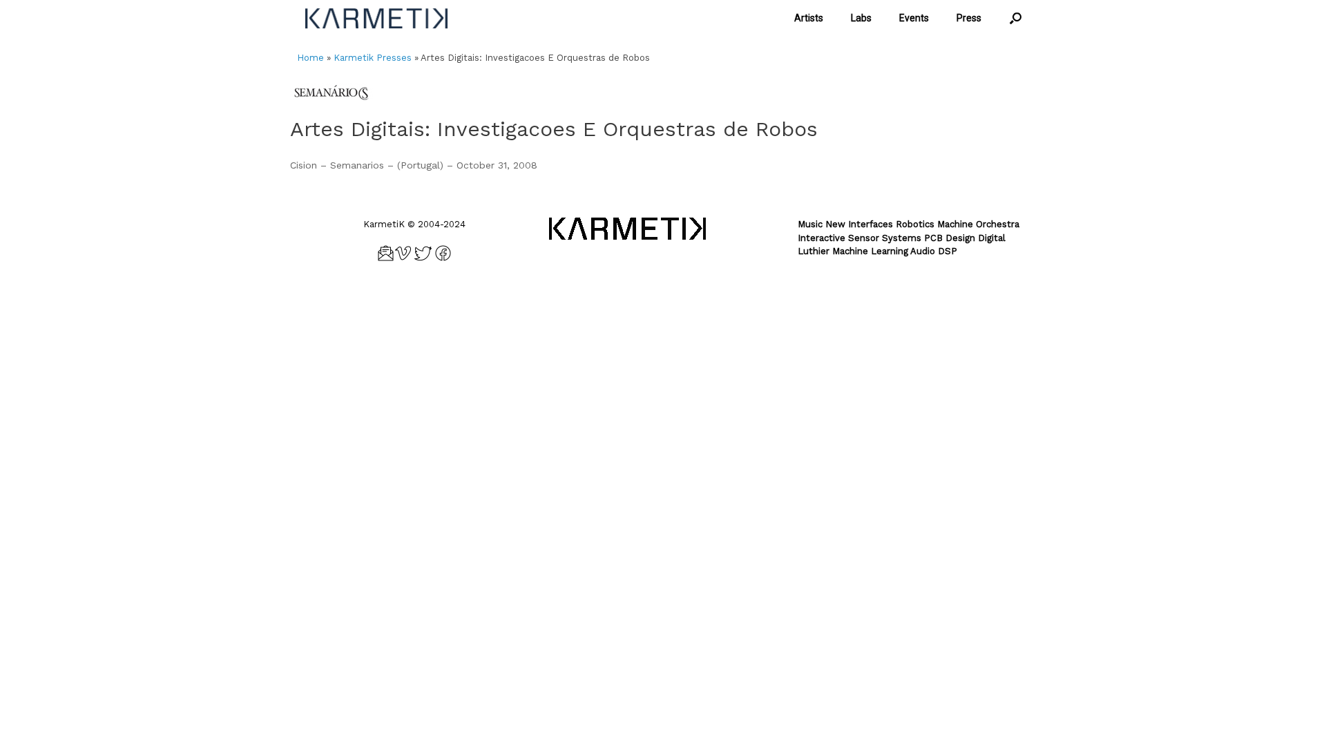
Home (310, 57)
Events (914, 17)
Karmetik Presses (373, 57)
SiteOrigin (684, 299)
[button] (1015, 18)
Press (969, 17)
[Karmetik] (376, 18)
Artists (808, 17)
